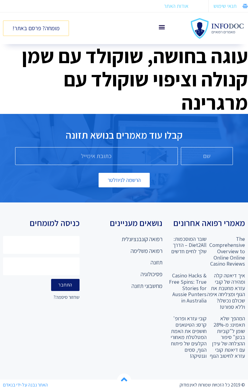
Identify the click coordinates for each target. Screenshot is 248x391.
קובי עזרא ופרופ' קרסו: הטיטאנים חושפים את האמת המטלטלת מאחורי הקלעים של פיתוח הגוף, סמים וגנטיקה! (189, 337)
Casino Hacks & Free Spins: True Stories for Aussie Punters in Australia (188, 288)
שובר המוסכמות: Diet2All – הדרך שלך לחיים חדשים (189, 245)
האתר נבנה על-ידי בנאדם (25, 385)
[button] (162, 27)
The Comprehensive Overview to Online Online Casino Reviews (227, 251)
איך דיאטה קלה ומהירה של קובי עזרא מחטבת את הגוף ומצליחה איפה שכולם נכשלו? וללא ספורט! (226, 291)
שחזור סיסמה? (67, 297)
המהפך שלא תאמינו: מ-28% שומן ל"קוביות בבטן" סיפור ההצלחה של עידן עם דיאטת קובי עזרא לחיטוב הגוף (227, 337)
